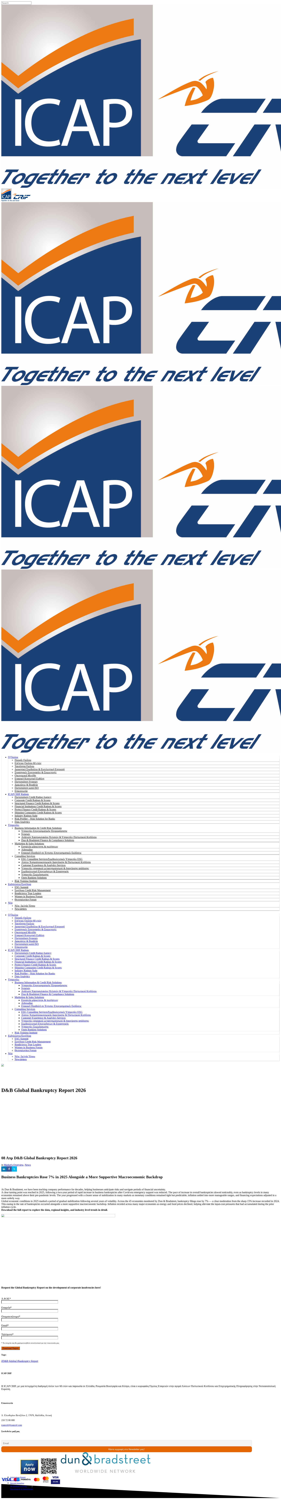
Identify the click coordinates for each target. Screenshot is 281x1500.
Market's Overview (13, 1164)
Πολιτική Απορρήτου (17, 1483)
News (28, 1164)
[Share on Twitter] (14, 1169)
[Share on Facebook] (9, 1169)
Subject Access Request (18, 1477)
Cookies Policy (15, 1480)
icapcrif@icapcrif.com (11, 1425)
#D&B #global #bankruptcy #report (19, 1361)
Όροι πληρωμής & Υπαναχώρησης (21, 1489)
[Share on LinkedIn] (4, 1169)
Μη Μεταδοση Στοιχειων (18, 1486)
